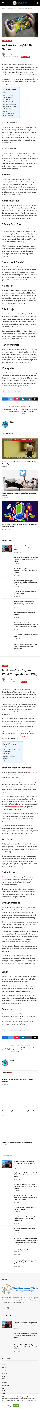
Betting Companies (9, 756)
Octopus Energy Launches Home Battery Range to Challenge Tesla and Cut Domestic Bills (25, 646)
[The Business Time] (20, 3)
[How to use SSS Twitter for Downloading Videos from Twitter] (20, 480)
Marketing (4, 1373)
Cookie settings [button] (7, 1406)
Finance (4, 1370)
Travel (3, 1390)
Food (3, 1393)
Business (5, 666)
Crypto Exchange (23, 1030)
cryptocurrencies (28, 736)
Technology (5, 1376)
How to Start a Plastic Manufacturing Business (17, 1142)
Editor (8, 54)
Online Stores (8, 754)
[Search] (37, 3)
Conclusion (7, 761)
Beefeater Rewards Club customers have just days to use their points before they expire (25, 548)
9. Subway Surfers (9, 113)
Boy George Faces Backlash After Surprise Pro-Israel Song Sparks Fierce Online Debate (26, 559)
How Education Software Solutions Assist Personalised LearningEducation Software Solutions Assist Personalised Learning (26, 624)
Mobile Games (7, 391)
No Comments (7, 56)
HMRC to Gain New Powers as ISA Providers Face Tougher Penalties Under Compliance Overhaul (25, 582)
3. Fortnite (7, 100)
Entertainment (7, 40)
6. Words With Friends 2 (11, 106)
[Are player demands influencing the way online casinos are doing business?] (20, 511)
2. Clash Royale (8, 97)
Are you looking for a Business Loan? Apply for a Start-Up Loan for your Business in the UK (24, 603)
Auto (3, 1378)
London (4, 1364)
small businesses (15, 807)
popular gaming (25, 205)
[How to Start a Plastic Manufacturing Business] (7, 615)
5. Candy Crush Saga (10, 104)
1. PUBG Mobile (8, 95)
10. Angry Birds (9, 115)
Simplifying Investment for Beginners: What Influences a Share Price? (10, 1050)
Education (4, 1382)
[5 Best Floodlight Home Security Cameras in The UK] (7, 636)
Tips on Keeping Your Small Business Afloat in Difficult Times (29, 411)
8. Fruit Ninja (7, 111)
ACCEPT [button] (16, 1405)
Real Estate (7, 751)
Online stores (6, 877)
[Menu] (3, 3)
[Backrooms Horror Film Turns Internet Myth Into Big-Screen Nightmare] (20, 448)
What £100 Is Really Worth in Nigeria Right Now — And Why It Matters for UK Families (25, 570)
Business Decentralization (10, 1030)
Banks (6, 758)
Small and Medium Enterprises (12, 749)
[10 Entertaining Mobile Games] (20, 25)
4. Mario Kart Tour (9, 102)
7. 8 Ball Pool (7, 109)
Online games (16, 391)
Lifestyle (4, 1388)
